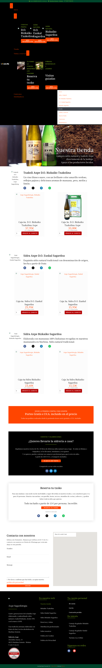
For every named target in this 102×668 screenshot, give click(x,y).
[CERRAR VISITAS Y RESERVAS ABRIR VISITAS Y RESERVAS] (27, 53)
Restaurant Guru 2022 (14, 651)
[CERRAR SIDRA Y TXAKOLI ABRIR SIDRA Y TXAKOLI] (15, 16)
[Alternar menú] (11, 5)
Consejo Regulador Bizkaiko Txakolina (79, 624)
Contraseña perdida (75, 612)
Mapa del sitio (54, 666)
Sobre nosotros (45, 631)
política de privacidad (15, 582)
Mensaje (10, 565)
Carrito (71, 608)
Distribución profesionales (49, 627)
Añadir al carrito (30, 233)
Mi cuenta (72, 604)
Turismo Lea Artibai (76, 638)
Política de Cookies (47, 636)
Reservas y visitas (46, 622)
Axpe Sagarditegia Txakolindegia (14, 656)
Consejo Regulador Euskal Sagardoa (78, 632)
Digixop (63, 666)
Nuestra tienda (45, 604)
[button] (78, 46)
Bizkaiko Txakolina (47, 608)
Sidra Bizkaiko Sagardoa (49, 617)
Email (9, 557)
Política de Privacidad (48, 640)
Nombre (10, 548)
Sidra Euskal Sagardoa (48, 613)
